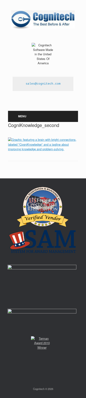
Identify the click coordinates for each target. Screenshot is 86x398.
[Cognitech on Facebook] (37, 72)
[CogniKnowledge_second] (43, 149)
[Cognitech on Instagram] (43, 72)
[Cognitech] (43, 19)
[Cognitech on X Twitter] (40, 72)
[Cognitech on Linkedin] (49, 72)
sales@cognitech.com (43, 83)
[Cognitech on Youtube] (46, 72)
